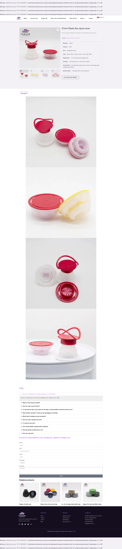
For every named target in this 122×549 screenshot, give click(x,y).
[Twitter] (25, 524)
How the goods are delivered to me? (33, 430)
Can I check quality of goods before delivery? (35, 426)
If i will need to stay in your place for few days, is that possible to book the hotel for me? (48, 409)
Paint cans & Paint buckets (58, 18)
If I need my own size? (29, 423)
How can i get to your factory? (31, 406)
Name (20, 442)
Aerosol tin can (66, 517)
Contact (91, 18)
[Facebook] (22, 524)
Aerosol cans (34, 18)
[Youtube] (28, 524)
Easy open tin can (67, 521)
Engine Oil (44, 18)
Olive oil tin (73, 18)
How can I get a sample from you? (32, 419)
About (82, 18)
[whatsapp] (31, 524)
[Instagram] (19, 524)
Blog (42, 521)
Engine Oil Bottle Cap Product (73, 33)
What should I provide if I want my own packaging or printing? (40, 413)
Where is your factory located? (31, 402)
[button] (61, 394)
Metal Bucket (66, 519)
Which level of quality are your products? (34, 416)
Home (25, 18)
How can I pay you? (28, 433)
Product (42, 517)
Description (24, 93)
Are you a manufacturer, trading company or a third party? (39, 394)
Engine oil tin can (66, 515)
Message (21, 466)
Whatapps (22, 460)
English (101, 17)
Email (20, 454)
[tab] (24, 93)
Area (20, 448)
